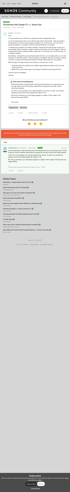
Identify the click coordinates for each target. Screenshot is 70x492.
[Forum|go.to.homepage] (20, 11)
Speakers (6, 184)
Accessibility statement (46, 244)
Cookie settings (34, 244)
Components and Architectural (12, 195)
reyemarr (11, 33)
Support (14, 3)
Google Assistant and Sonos (11, 227)
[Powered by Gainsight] (35, 240)
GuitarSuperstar (13, 148)
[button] (2, 11)
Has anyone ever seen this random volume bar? (18, 193)
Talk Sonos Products (16, 16)
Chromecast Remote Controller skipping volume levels (20, 214)
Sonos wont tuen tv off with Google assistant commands (21, 224)
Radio (19, 3)
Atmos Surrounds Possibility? (12, 198)
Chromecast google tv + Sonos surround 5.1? (17, 209)
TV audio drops (8, 219)
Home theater (27, 16)
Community (4, 16)
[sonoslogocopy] (35, 3)
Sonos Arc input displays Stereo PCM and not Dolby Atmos (21, 203)
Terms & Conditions (22, 244)
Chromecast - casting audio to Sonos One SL (17, 182)
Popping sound (13, 107)
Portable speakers (8, 190)
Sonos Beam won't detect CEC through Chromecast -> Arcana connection (26, 230)
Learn (8, 3)
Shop (4, 3)
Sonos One (23, 107)
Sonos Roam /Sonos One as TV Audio (15, 187)
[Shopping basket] (65, 3)
